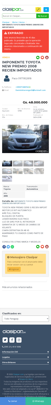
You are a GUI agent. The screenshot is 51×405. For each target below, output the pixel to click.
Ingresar (15, 269)
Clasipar (6, 22)
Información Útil (10, 352)
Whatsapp (39, 401)
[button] (38, 9)
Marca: (7, 187)
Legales (6, 357)
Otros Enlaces (9, 362)
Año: (6, 194)
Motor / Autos (18, 22)
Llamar (13, 401)
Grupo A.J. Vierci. (26, 379)
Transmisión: (32, 187)
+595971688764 (22, 87)
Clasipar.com (18, 374)
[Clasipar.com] (12, 10)
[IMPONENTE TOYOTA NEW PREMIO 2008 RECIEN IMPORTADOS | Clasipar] (7, 161)
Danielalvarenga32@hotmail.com (31, 90)
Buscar (43, 16)
